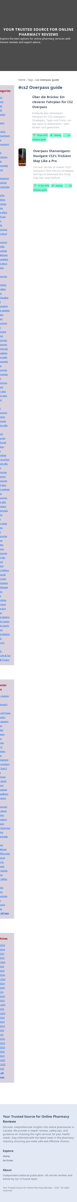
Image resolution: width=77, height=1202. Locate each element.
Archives (8, 1160)
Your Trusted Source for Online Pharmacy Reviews (38, 32)
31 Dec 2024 (41, 185)
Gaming (55, 135)
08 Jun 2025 (40, 135)
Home (21, 79)
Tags (30, 79)
